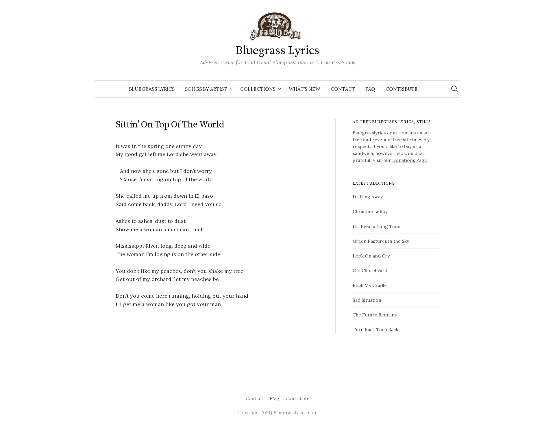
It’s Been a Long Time (376, 226)
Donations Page (409, 160)
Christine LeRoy (370, 211)
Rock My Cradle (370, 285)
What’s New (304, 89)
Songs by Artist (206, 89)
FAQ (370, 89)
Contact (343, 89)
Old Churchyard (370, 270)
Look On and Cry (371, 256)
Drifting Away (368, 196)
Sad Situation (367, 300)
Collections (257, 89)
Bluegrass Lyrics (277, 50)
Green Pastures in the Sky (381, 241)
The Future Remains (375, 315)
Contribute (402, 89)
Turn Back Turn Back (375, 329)
